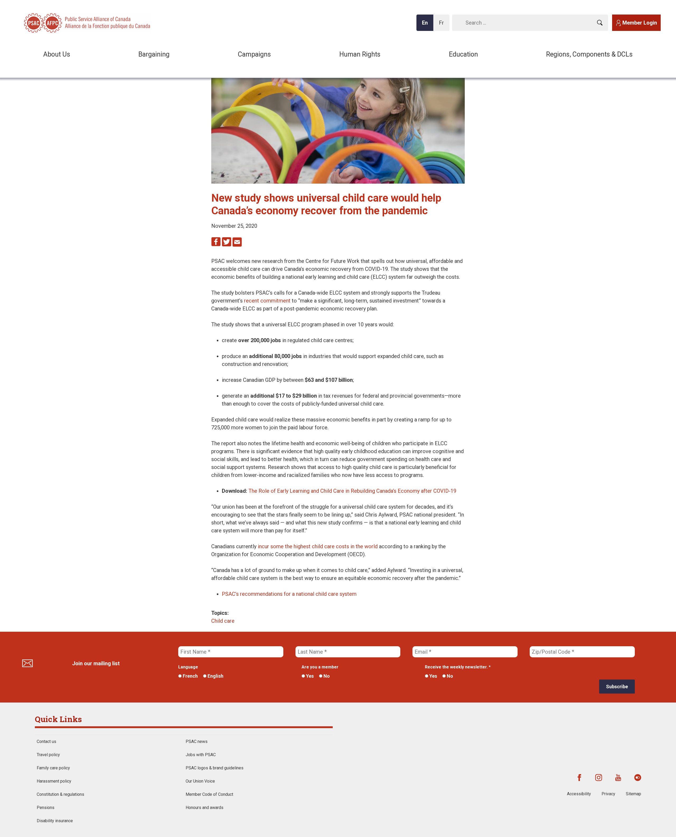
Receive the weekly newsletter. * (458, 666)
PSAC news (197, 741)
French (190, 676)
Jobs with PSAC (201, 754)
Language (188, 666)
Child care (222, 621)
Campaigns (254, 54)
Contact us (46, 741)
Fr (443, 25)
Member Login (639, 23)
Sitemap (633, 793)
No (326, 676)
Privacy (608, 793)
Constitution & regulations (60, 794)
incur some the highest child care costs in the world (318, 546)
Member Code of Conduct (209, 794)
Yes (309, 676)
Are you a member (320, 666)
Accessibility (579, 793)
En (426, 25)
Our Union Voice (200, 781)
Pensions (45, 807)
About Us (56, 54)
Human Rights (360, 54)
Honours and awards (204, 807)
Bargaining (154, 54)
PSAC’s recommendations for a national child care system (289, 594)
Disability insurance (55, 820)
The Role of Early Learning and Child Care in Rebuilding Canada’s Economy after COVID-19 (352, 491)
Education (463, 54)
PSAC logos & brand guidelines (214, 767)
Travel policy (48, 754)
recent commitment (267, 300)
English (214, 676)
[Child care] (338, 182)
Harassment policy (54, 781)
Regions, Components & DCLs (589, 54)
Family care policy (53, 767)
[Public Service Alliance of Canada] (58, 22)
